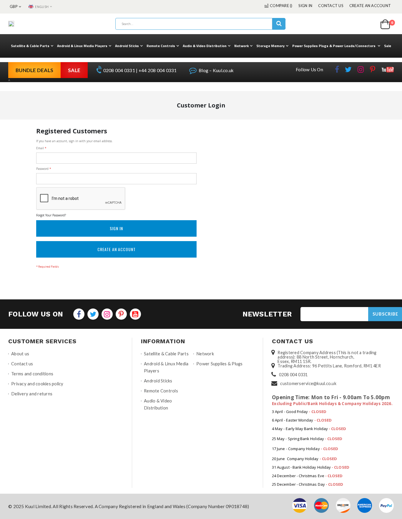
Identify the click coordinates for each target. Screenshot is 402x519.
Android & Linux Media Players (166, 367)
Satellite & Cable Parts (166, 353)
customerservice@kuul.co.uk (308, 383)
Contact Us (330, 5)
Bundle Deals (34, 70)
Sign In (305, 5)
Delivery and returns (31, 393)
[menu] (201, 46)
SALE (74, 70)
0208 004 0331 (293, 374)
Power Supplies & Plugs (219, 363)
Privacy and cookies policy (37, 383)
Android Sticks (158, 380)
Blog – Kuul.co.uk (216, 70)
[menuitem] (32, 46)
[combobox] (200, 24)
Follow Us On (309, 69)
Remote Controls (161, 390)
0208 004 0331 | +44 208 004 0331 (139, 70)
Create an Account (370, 5)
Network (205, 353)
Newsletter (267, 314)
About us (20, 353)
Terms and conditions (32, 373)
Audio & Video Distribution (158, 404)
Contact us (22, 363)
